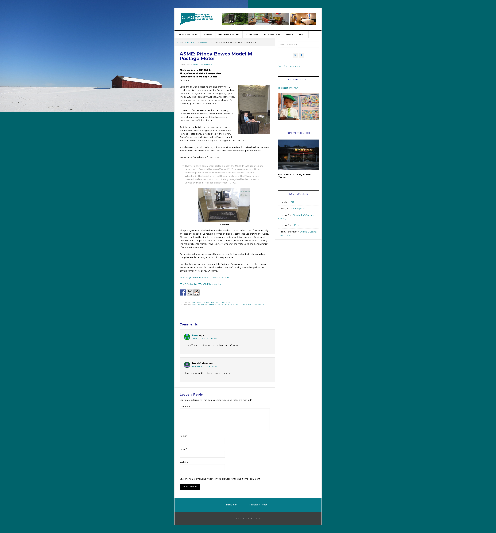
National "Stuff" (207, 42)
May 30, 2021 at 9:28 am (204, 366)
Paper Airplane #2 (299, 208)
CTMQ (196, 19)
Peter (195, 335)
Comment (186, 406)
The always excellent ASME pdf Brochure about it (205, 277)
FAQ (291, 202)
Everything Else (191, 42)
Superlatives (227, 302)
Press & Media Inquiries (289, 66)
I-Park (296, 225)
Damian (211, 305)
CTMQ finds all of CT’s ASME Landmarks (200, 284)
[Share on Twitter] (190, 292)
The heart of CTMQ (288, 88)
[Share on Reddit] (196, 292)
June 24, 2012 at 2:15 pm (204, 338)
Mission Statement (258, 505)
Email (183, 449)
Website (184, 462)
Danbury (219, 305)
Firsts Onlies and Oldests (235, 305)
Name (183, 436)
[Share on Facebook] (183, 292)
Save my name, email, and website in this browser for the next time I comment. (220, 479)
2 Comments (206, 64)
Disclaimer (231, 505)
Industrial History (256, 305)
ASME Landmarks (199, 305)
